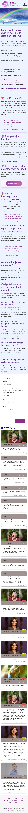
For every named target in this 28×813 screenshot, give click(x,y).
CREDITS (21, 798)
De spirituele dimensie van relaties (13, 246)
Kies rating (5, 399)
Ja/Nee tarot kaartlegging (11, 221)
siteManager (11, 808)
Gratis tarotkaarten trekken (11, 212)
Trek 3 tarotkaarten (14, 183)
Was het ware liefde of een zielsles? (13, 129)
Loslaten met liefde (9, 127)
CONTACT (6, 800)
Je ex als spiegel (8, 124)
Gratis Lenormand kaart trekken (12, 218)
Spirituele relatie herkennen (11, 244)
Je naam (5, 381)
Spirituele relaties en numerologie (13, 248)
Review (4, 406)
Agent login (21, 810)
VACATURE (14, 800)
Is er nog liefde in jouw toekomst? (13, 118)
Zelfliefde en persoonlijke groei (12, 250)
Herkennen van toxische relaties (12, 255)
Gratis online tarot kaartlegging (12, 214)
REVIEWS (14, 798)
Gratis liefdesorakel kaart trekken (13, 216)
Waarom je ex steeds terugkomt (12, 122)
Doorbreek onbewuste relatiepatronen (14, 253)
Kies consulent (13, 390)
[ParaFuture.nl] (10, 4)
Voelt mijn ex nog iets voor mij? (12, 120)
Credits (19, 75)
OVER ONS (7, 798)
